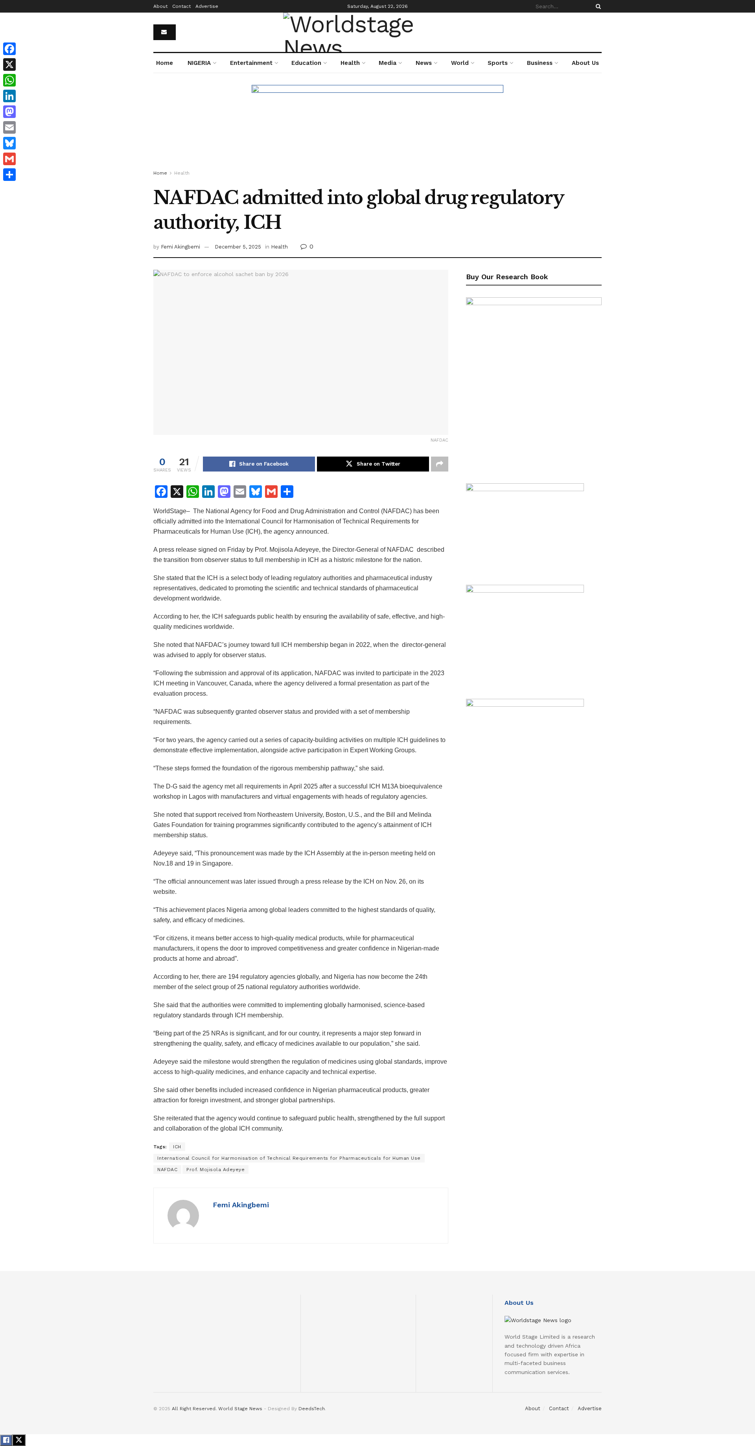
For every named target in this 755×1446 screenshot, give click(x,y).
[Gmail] (9, 159)
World (460, 62)
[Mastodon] (9, 112)
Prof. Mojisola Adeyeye (215, 1169)
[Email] (9, 127)
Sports (498, 62)
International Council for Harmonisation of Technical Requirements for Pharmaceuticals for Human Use (289, 1158)
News (424, 62)
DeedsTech (311, 1408)
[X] (9, 64)
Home (164, 62)
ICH (177, 1146)
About (160, 6)
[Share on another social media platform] (439, 464)
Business (539, 62)
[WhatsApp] (9, 80)
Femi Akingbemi (180, 247)
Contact (181, 6)
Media (387, 62)
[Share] (9, 174)
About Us (585, 62)
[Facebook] (9, 49)
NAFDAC (167, 1169)
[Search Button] (597, 6)
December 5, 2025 (238, 247)
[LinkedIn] (9, 96)
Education (306, 62)
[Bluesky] (9, 143)
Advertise (206, 6)
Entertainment (251, 62)
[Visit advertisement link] (377, 129)
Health (350, 62)
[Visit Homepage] (377, 32)
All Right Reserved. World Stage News (217, 1408)
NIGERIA (199, 62)
